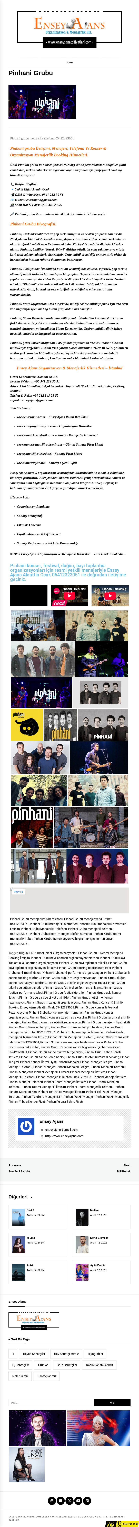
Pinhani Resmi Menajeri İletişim (65, 1082)
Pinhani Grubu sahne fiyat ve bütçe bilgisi (55, 1052)
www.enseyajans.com (31, 417)
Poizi (30, 1265)
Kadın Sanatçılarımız (99, 1365)
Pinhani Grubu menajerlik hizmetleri (54, 924)
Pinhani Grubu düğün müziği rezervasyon (68, 978)
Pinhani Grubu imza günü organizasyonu (53, 1002)
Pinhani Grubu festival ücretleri (64, 992)
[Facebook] (61, 1501)
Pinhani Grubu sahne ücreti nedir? (41, 1057)
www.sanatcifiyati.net (31, 463)
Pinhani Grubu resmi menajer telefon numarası (61, 934)
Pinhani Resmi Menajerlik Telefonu (90, 1087)
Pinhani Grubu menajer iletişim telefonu (36, 919)
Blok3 (30, 1210)
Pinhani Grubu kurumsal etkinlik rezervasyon (51, 1022)
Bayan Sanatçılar (34, 1354)
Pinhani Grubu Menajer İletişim (28, 1027)
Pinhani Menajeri (44, 1067)
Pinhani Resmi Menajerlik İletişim (44, 1087)
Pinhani (15, 234)
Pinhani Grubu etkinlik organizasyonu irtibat (76, 982)
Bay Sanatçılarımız (66, 1354)
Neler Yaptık (20, 1376)
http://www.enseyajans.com (64, 1136)
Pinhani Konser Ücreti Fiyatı (38, 1062)
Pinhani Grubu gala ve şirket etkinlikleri (44, 997)
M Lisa (31, 1237)
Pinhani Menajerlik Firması (51, 1072)
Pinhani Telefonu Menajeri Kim (42, 1096)
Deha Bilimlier (99, 1237)
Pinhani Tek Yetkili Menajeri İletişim (61, 1092)
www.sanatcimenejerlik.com (35, 435)
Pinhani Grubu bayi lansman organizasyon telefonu (65, 958)
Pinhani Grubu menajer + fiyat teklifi (106, 1022)
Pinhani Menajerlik (20, 1072)
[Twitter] (69, 1500)
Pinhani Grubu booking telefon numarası (84, 968)
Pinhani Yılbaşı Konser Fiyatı (27, 1101)
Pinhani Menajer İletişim (96, 1062)
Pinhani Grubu (23, 224)
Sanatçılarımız (47, 1376)
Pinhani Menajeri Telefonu (108, 1067)
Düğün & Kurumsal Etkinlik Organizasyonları (48, 953)
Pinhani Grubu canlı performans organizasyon (72, 972)
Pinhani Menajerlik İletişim (87, 1072)
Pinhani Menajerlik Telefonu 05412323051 (64, 1077)
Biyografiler (95, 1354)
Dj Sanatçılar (20, 1365)
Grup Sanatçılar (67, 1365)
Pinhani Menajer (68, 1062)
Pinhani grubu (22, 148)
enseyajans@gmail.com (61, 1129)
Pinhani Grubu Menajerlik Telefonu (44, 929)
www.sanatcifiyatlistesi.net (34, 453)
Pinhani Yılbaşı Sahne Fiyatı (65, 1101)
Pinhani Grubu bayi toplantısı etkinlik (83, 963)
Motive (94, 1210)
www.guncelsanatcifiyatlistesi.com (39, 444)
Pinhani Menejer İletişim (110, 1077)
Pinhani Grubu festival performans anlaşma (73, 987)
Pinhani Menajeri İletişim (73, 1067)
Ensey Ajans (51, 1121)
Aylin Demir (97, 1265)
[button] (69, 62)
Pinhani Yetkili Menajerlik (112, 1096)
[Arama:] (51, 1402)
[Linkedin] (87, 1501)
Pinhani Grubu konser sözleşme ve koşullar (58, 1017)
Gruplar (43, 1365)
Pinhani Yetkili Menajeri (79, 1096)
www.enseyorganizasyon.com (36, 426)
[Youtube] (78, 1501)
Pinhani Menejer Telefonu (25, 1082)
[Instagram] (52, 1501)
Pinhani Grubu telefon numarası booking (92, 1057)
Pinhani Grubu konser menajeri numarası (56, 1012)
